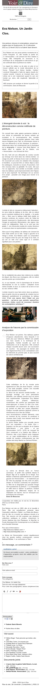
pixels (4, 226)
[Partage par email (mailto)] (5, 619)
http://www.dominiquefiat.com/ (13, 532)
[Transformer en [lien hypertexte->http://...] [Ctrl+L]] (10, 591)
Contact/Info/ (26, 684)
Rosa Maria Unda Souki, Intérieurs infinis (19, 654)
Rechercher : (13, 19)
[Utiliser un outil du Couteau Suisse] (20, 591)
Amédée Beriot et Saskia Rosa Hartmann (19, 643)
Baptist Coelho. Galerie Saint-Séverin (18, 656)
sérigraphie (10, 147)
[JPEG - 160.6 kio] (21, 368)
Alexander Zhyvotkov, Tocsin (15, 647)
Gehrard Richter (7, 539)
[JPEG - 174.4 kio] (19, 192)
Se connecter (16, 684)
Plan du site (6, 684)
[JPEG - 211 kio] (19, 314)
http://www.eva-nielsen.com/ (13, 530)
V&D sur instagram (20, 16)
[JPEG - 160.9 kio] (19, 105)
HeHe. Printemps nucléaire (14, 651)
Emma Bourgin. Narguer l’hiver (15, 649)
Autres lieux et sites (13, 628)
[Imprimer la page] (9, 619)
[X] (12, 619)
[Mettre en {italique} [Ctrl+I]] (7, 591)
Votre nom (5, 565)
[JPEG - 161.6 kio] (19, 257)
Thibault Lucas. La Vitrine (14, 645)
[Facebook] (7, 619)
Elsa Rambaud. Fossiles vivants (16, 652)
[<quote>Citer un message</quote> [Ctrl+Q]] (13, 591)
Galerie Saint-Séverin (14, 624)
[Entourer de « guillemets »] (16, 591)
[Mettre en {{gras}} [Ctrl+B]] (4, 591)
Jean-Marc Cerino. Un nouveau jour (17, 641)
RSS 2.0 (36, 684)
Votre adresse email (8, 570)
